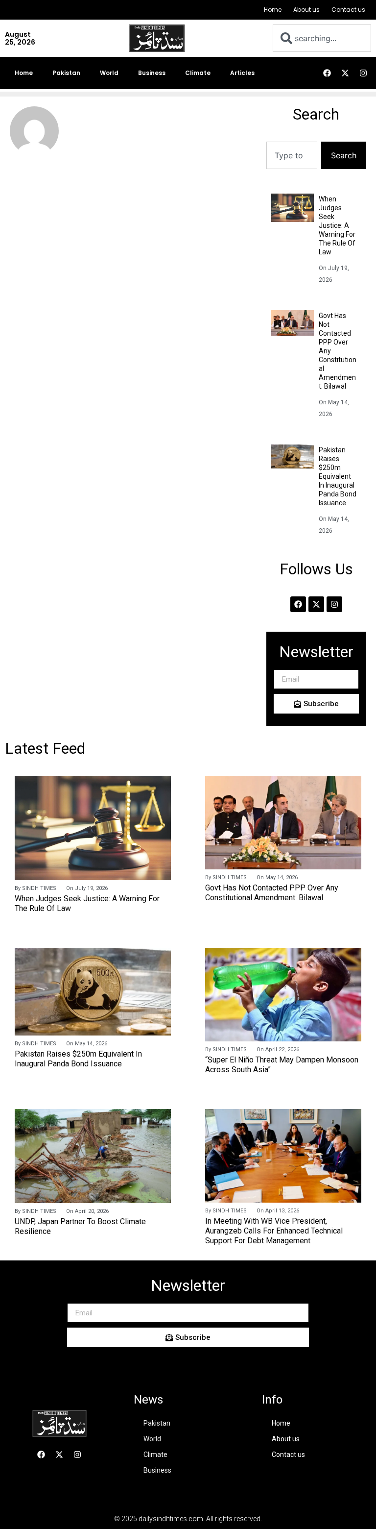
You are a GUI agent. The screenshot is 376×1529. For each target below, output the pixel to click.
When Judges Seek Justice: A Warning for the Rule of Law (337, 225)
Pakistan (66, 73)
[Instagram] (363, 73)
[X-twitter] (345, 73)
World (109, 73)
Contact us (348, 9)
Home (273, 9)
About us (306, 9)
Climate (198, 73)
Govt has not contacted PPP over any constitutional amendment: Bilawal (271, 892)
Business (151, 73)
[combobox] (322, 38)
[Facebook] (327, 73)
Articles (242, 73)
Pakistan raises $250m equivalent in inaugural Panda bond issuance (337, 476)
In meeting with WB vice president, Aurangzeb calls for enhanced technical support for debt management (274, 1230)
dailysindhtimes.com (171, 1519)
